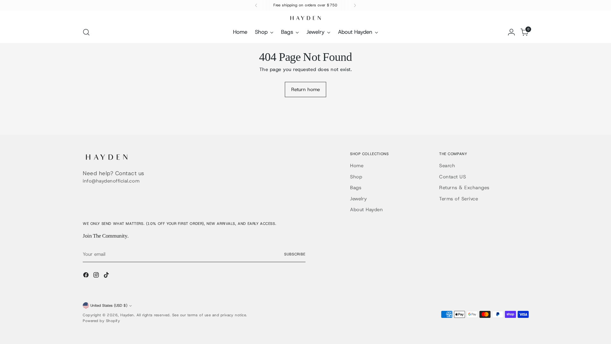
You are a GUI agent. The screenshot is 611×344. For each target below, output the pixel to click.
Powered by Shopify (101, 320)
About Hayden (366, 209)
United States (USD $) (108, 305)
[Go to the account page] (511, 32)
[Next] (355, 5)
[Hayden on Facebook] (86, 276)
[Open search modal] (86, 32)
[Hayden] (305, 18)
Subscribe (295, 254)
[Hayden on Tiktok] (107, 276)
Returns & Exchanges (464, 187)
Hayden (127, 315)
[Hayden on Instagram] (97, 276)
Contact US (452, 177)
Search (447, 165)
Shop (356, 177)
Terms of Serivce (458, 199)
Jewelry (358, 199)
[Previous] (256, 5)
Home (356, 165)
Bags (355, 187)
